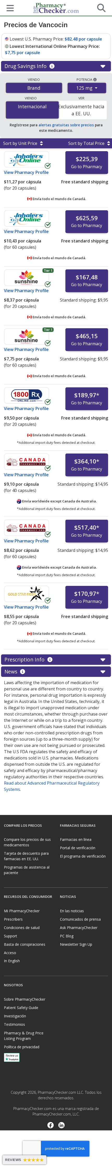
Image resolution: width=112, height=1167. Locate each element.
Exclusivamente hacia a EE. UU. (81, 109)
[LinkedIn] (61, 1126)
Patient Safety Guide (21, 1007)
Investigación (15, 1015)
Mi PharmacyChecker (22, 910)
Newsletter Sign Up (76, 944)
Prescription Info (25, 659)
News (11, 671)
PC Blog (66, 935)
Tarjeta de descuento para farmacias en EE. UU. (26, 856)
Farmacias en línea (75, 839)
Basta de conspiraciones (24, 944)
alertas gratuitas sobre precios (66, 124)
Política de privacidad (21, 1046)
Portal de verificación (77, 847)
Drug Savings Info (26, 66)
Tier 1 (48, 270)
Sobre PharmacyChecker (24, 999)
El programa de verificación (83, 856)
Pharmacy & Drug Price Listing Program (23, 1035)
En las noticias (72, 910)
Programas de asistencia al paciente (26, 870)
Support (10, 935)
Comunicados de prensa (80, 919)
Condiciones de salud (22, 927)
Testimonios (14, 1024)
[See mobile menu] (8, 7)
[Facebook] (50, 1126)
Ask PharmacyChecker (78, 927)
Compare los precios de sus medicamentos (27, 842)
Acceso (10, 952)
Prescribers (13, 919)
